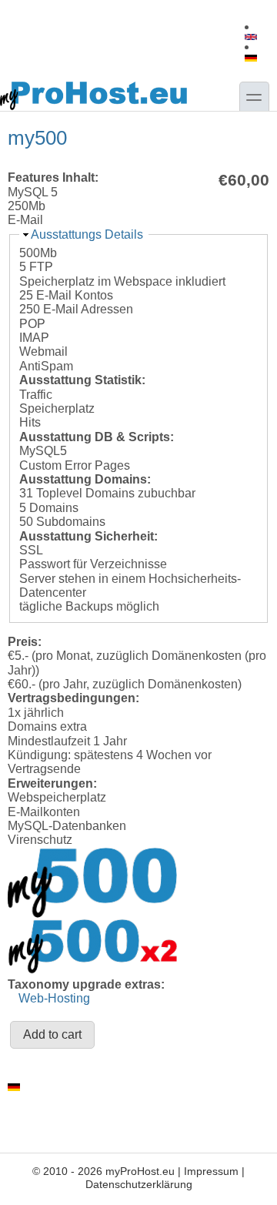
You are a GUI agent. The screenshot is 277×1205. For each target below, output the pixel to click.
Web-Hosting (54, 998)
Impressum (211, 1171)
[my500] (253, 37)
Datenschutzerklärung (138, 1184)
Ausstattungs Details (87, 234)
